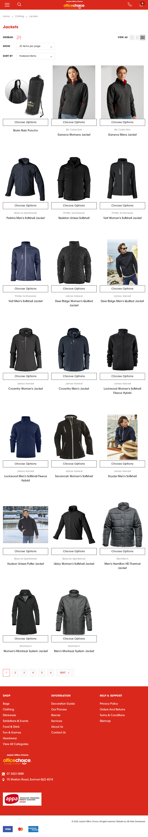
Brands (55, 715)
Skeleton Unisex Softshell (73, 218)
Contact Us (58, 732)
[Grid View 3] (142, 37)
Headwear (10, 738)
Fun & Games (12, 732)
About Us (57, 727)
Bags (6, 704)
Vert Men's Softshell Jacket (25, 301)
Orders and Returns (112, 709)
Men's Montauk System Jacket (74, 651)
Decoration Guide (63, 704)
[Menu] (7, 5)
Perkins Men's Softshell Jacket (26, 218)
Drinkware (9, 715)
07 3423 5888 (15, 774)
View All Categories (15, 744)
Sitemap (105, 721)
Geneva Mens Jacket (122, 135)
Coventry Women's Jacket (25, 389)
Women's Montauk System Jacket (25, 651)
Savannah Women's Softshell (74, 476)
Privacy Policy (109, 704)
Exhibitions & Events (15, 721)
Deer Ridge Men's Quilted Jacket (122, 301)
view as (123, 37)
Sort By (8, 56)
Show (6, 46)
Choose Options (26, 122)
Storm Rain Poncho (25, 130)
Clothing (8, 709)
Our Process (59, 709)
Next (63, 673)
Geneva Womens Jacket (74, 135)
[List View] (132, 37)
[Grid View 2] (137, 37)
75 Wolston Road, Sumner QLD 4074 (30, 779)
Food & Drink (11, 727)
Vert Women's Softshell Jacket (122, 218)
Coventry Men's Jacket (74, 389)
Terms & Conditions (112, 715)
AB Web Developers (136, 822)
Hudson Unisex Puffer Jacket (25, 564)
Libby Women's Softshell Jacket (74, 564)
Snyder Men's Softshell (122, 476)
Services (56, 721)
